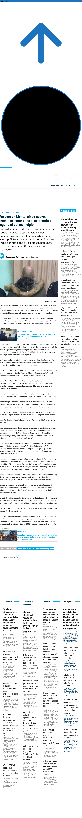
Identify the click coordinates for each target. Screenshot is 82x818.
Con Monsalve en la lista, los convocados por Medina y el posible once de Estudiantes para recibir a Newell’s (71, 617)
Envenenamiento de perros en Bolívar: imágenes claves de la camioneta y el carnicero (30, 686)
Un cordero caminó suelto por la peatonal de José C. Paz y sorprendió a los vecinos (10, 657)
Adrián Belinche (48, 623)
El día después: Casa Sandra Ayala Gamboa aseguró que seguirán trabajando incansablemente (69, 256)
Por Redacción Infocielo (24, 339)
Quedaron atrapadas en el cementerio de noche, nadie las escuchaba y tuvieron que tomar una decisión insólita (10, 618)
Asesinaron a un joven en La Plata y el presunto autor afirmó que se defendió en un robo (36, 335)
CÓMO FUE (21, 532)
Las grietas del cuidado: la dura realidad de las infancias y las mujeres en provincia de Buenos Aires (51, 738)
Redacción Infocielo (15, 257)
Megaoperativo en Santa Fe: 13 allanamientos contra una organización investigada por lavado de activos (70, 341)
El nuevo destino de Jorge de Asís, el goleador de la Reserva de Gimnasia (70, 653)
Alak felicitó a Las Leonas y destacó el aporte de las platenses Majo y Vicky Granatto (70, 224)
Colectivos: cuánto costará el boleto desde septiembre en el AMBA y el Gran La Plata (50, 766)
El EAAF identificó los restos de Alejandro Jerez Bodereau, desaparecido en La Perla (30, 620)
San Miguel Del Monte (26, 549)
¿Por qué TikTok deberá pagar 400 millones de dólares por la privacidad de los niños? (10, 770)
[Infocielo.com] (10, 171)
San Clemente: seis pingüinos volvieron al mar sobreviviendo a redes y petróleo (50, 614)
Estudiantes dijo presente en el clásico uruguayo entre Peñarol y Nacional (69, 680)
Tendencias (7, 601)
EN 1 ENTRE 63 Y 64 (24, 331)
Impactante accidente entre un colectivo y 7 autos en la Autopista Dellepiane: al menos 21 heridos (37, 536)
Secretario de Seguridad (45, 549)
